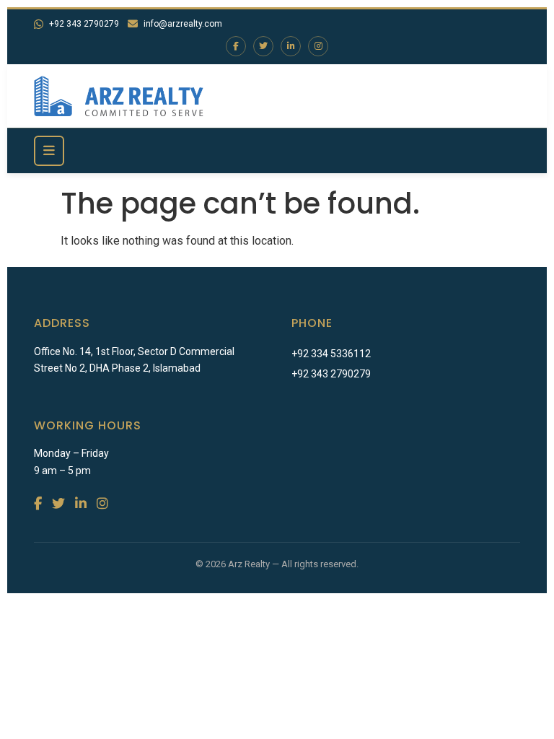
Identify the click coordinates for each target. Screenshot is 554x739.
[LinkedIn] (291, 46)
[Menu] (49, 151)
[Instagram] (318, 46)
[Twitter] (263, 46)
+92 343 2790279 (84, 24)
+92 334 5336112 (331, 353)
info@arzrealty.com (183, 24)
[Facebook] (236, 46)
